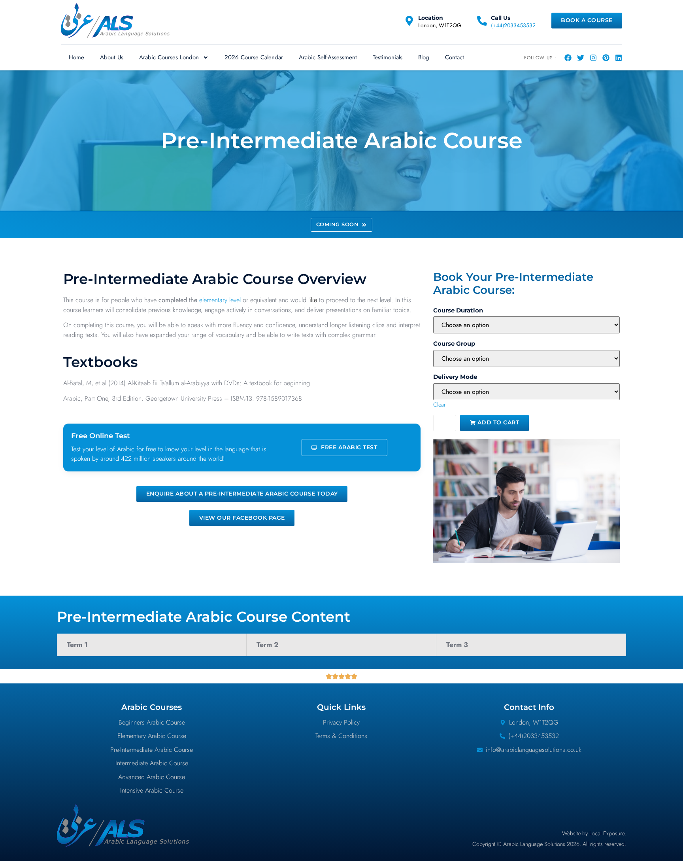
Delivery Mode (455, 376)
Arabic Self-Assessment (328, 57)
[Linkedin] (618, 57)
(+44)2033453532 (513, 25)
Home (76, 57)
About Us (111, 57)
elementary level (220, 300)
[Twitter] (580, 57)
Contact (454, 57)
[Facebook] (568, 57)
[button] (341, 225)
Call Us (500, 17)
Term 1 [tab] (77, 645)
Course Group (454, 343)
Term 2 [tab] (268, 645)
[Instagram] (593, 57)
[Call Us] (482, 21)
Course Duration (458, 310)
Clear (439, 404)
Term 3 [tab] (457, 645)
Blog (423, 57)
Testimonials (387, 57)
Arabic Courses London (169, 57)
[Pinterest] (605, 57)
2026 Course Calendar (254, 57)
